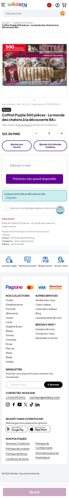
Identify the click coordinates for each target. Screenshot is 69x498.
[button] (64, 5)
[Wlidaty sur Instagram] (8, 404)
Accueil (6, 23)
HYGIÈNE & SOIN (14, 326)
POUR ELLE (11, 308)
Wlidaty (14, 473)
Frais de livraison (24, 125)
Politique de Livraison (18, 448)
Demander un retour (46, 337)
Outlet (9, 300)
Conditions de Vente (17, 458)
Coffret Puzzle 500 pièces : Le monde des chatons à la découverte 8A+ (30, 26)
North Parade (8, 104)
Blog (38, 313)
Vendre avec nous (45, 300)
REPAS (9, 330)
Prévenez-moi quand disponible (34, 179)
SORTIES (10, 335)
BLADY (9, 357)
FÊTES (9, 352)
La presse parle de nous (48, 317)
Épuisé (34, 492)
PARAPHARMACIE (14, 304)
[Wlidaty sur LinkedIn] (37, 404)
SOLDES (10, 361)
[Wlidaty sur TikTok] (32, 404)
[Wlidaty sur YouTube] (20, 404)
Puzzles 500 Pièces (23, 23)
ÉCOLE (9, 344)
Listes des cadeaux (46, 308)
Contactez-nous (44, 333)
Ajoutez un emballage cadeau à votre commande (36, 208)
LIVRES (9, 322)
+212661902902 (16, 397)
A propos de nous (45, 329)
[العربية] (50, 5)
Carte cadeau (43, 304)
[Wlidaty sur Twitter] (26, 404)
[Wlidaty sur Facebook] (14, 404)
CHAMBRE (11, 339)
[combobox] (34, 13)
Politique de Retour (16, 453)
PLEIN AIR (10, 348)
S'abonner (53, 384)
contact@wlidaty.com (45, 397)
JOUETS (9, 317)
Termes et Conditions (18, 443)
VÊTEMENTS (12, 313)
